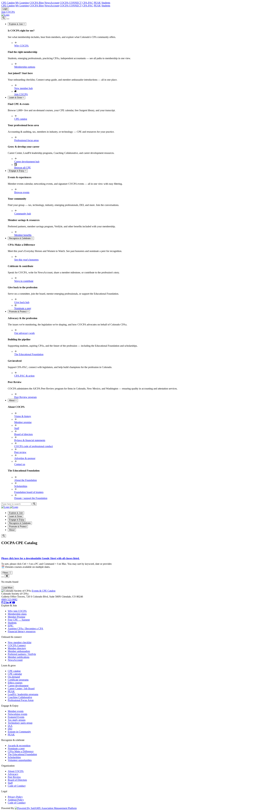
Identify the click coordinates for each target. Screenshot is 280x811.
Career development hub (26, 161)
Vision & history (22, 416)
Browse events (21, 192)
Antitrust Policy (16, 799)
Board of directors (23, 434)
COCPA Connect (17, 645)
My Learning (22, 2)
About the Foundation (25, 480)
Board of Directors (17, 780)
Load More (7, 587)
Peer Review (14, 777)
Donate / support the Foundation (30, 498)
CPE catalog (20, 119)
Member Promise (16, 616)
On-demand (14, 676)
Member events (15, 711)
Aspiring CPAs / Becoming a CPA (25, 628)
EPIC (10, 625)
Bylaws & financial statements (29, 440)
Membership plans (17, 614)
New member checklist (19, 642)
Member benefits (22, 235)
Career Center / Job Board (21, 688)
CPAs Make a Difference (21, 751)
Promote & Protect (18, 311)
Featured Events (16, 717)
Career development (18, 685)
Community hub (22, 213)
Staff (16, 428)
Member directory (17, 648)
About (12, 400)
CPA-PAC (87, 2)
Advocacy (13, 774)
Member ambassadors (19, 651)
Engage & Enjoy (17, 171)
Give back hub (21, 302)
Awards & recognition (19, 745)
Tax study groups (16, 720)
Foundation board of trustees (28, 492)
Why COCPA (21, 45)
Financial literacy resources (21, 631)
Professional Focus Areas (21, 700)
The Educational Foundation (28, 354)
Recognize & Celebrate (20, 238)
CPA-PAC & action (24, 375)
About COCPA (16, 771)
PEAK (97, 2)
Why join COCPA (17, 611)
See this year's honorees (26, 259)
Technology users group (20, 723)
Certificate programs (18, 679)
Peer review (20, 452)
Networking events (17, 714)
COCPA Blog (36, 2)
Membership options (24, 67)
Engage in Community (19, 731)
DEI (10, 728)
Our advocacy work (24, 333)
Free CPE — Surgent (19, 619)
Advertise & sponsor (24, 458)
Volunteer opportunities (20, 760)
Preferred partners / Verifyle (22, 654)
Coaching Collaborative (20, 697)
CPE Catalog (8, 2)
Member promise (23, 422)
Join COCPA (8, 12)
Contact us (19, 464)
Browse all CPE (22, 167)
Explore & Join (16, 24)
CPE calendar (15, 674)
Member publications (18, 657)
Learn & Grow (16, 97)
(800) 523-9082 (9, 599)
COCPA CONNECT (71, 2)
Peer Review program (25, 397)
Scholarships (20, 486)
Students (105, 2)
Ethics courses (15, 682)
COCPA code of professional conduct (33, 446)
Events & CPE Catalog (43, 590)
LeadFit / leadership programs (23, 694)
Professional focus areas (26, 140)
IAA (10, 725)
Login (5, 9)
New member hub (23, 88)
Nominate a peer (22, 308)
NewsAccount (51, 2)
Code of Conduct (16, 785)
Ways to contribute (23, 281)
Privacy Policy (15, 796)
